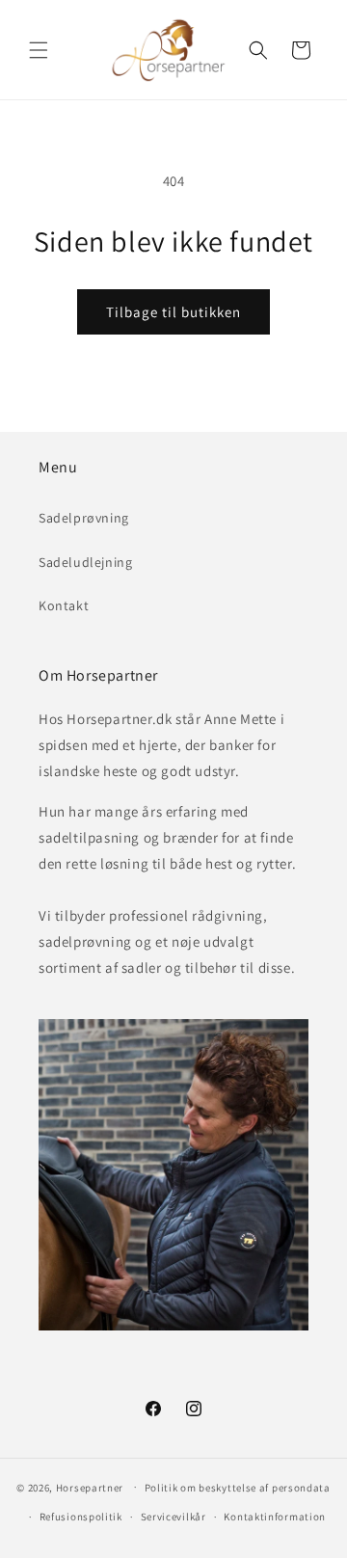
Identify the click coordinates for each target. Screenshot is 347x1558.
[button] (38, 50)
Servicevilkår (173, 1516)
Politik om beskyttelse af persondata (238, 1487)
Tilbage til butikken (173, 312)
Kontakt (64, 605)
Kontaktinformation (275, 1516)
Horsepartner (89, 1486)
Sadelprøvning (84, 517)
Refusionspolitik (81, 1516)
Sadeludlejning (85, 562)
